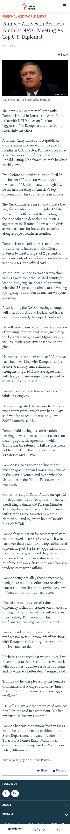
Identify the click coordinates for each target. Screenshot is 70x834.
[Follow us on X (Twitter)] (6, 793)
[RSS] (15, 793)
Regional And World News (24, 17)
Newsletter (15, 829)
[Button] (62, 54)
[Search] (58, 829)
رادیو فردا (39, 829)
